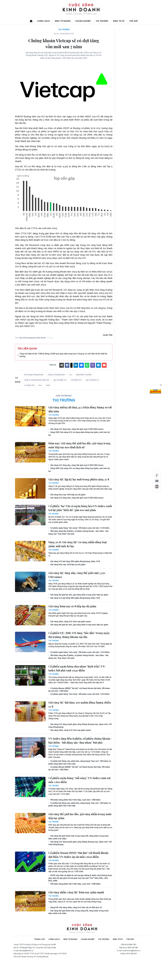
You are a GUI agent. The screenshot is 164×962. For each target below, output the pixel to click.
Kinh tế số (118, 21)
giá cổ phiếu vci (92, 380)
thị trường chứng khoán (33, 374)
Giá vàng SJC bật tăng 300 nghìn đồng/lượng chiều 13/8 (75, 561)
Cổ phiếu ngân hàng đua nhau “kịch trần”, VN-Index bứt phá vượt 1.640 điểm (77, 668)
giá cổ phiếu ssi (60, 380)
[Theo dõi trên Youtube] (157, 481)
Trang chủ (39, 939)
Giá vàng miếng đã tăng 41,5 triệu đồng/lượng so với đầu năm (80, 409)
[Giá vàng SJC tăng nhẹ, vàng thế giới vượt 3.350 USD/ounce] (30, 582)
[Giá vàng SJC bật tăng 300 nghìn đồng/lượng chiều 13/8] (30, 711)
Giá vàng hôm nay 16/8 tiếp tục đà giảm (67, 495)
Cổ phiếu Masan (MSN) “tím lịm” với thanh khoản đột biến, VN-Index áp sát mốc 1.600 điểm (79, 689)
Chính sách (43, 21)
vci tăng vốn (29, 385)
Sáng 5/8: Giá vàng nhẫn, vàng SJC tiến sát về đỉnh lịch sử (76, 907)
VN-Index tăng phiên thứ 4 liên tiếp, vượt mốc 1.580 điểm (75, 800)
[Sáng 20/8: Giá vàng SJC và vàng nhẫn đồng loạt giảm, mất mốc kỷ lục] (30, 551)
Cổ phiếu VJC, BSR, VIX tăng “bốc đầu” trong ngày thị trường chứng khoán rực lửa (79, 635)
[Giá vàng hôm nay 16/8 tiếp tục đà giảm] (30, 615)
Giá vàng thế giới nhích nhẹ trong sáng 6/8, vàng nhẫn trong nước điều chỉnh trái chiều (78, 837)
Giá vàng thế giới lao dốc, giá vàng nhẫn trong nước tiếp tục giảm (79, 595)
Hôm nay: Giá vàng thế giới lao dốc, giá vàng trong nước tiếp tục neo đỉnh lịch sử (79, 445)
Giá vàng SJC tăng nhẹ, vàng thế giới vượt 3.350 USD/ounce (76, 429)
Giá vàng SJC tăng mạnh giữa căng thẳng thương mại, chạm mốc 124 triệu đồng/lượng (80, 725)
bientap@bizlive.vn (26, 951)
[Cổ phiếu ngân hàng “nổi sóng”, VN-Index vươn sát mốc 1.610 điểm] (30, 787)
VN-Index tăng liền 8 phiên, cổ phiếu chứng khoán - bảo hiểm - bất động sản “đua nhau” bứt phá (78, 532)
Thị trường (102, 21)
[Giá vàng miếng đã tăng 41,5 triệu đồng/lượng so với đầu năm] (30, 416)
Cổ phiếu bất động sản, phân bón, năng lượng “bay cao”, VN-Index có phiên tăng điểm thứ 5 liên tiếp (79, 762)
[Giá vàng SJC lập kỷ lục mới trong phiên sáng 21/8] (30, 488)
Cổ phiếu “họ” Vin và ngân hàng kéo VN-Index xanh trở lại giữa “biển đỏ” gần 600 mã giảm (80, 508)
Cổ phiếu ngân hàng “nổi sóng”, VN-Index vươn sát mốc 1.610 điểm (79, 528)
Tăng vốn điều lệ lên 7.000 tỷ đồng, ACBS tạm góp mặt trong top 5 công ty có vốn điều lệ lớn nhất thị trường (63, 355)
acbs (48, 385)
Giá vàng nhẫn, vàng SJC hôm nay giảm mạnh (70, 621)
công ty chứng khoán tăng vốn (36, 380)
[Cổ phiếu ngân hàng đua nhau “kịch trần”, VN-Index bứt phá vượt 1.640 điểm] (30, 675)
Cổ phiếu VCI (76, 380)
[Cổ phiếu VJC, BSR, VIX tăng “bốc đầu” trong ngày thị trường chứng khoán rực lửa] (30, 642)
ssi (70, 374)
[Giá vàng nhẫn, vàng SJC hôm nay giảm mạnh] (30, 901)
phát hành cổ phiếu (83, 374)
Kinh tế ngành (63, 21)
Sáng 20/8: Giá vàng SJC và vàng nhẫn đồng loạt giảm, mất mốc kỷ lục (79, 433)
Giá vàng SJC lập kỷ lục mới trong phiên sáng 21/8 (78, 479)
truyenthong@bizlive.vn (131, 951)
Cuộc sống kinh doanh (82, 928)
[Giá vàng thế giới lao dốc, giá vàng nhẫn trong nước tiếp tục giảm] (30, 823)
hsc (40, 385)
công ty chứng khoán (56, 374)
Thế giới (133, 21)
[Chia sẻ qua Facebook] (157, 475)
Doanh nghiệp (83, 21)
